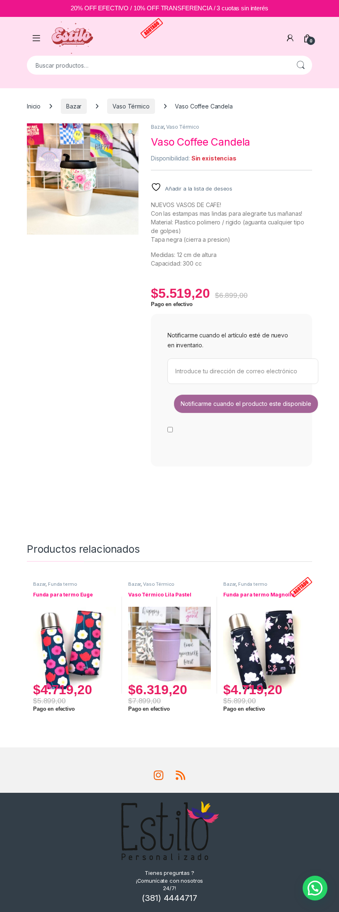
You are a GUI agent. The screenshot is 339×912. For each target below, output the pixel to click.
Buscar (300, 65)
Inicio (34, 106)
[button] (130, 132)
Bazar (73, 106)
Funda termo (62, 584)
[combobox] (158, 65)
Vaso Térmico (130, 106)
